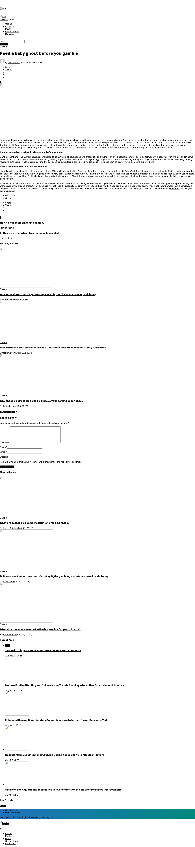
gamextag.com (46, 817)
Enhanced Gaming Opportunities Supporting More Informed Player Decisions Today (57, 720)
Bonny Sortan (10, 634)
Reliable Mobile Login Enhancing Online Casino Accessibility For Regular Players (54, 755)
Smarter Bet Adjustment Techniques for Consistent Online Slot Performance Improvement (63, 789)
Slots (7, 645)
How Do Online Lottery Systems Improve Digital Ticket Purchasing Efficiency (48, 294)
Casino (8, 24)
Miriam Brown (10, 353)
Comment (5, 442)
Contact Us (11, 810)
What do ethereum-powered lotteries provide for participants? (40, 629)
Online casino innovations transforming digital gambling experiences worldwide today (54, 576)
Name (3, 447)
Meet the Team (12, 812)
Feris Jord (8, 406)
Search (4, 44)
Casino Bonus (12, 31)
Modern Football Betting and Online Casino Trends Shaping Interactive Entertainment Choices (64, 685)
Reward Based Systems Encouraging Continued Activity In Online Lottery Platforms (53, 347)
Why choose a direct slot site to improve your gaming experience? (41, 401)
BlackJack (10, 34)
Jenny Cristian (10, 528)
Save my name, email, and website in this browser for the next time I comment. (42, 462)
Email (3, 452)
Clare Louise (14, 62)
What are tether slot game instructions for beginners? (34, 522)
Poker (8, 29)
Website (4, 457)
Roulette (9, 26)
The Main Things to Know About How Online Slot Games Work (43, 650)
